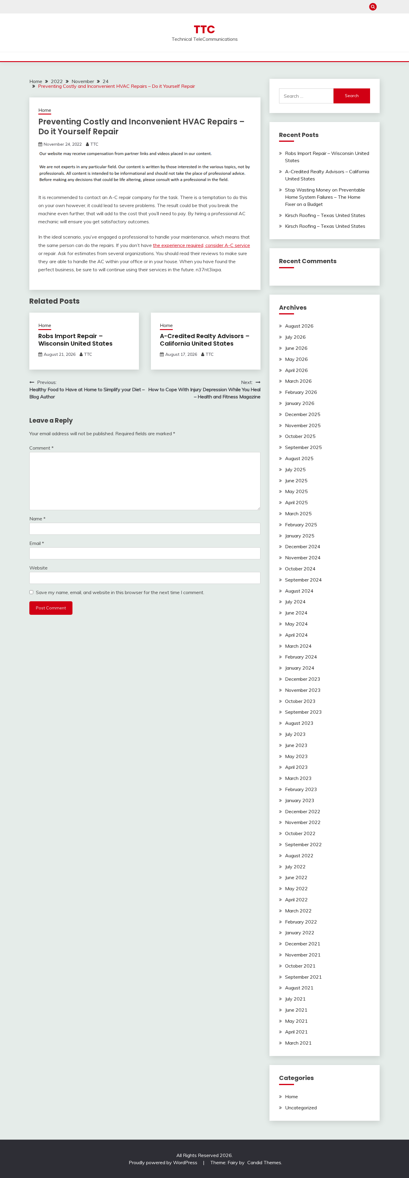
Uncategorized (301, 1108)
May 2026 (296, 359)
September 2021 (303, 977)
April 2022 (296, 900)
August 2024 (299, 591)
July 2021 (295, 999)
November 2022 (303, 822)
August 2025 (299, 458)
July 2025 (295, 469)
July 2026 (295, 337)
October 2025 (300, 436)
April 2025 (296, 502)
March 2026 (298, 381)
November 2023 (303, 690)
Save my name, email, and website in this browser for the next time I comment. (120, 592)
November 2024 (303, 558)
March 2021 (298, 1043)
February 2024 (301, 657)
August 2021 (299, 988)
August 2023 (299, 723)
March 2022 (298, 911)
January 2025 (299, 536)
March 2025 (298, 513)
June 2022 (296, 877)
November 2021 (303, 955)
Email (36, 543)
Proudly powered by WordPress (164, 1162)
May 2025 (296, 491)
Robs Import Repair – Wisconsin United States (75, 340)
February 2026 (301, 392)
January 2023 (299, 800)
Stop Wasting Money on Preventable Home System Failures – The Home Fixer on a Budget (325, 197)
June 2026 (296, 348)
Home (44, 110)
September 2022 (303, 844)
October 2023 (300, 701)
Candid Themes (264, 1162)
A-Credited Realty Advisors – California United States (205, 340)
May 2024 (296, 624)
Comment (41, 448)
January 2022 (299, 933)
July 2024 (295, 602)
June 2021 (296, 1010)
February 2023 (301, 789)
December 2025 (302, 414)
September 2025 (303, 447)
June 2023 (296, 745)
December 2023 (302, 679)
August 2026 (299, 326)
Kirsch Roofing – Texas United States (325, 215)
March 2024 (298, 646)
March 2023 (298, 778)
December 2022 (302, 811)
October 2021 (300, 966)
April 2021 (296, 1032)
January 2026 (299, 403)
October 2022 (300, 833)
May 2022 (296, 888)
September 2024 (303, 580)
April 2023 (296, 767)
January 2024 (299, 668)
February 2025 (301, 525)
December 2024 (302, 546)
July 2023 (295, 734)
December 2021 (302, 944)
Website (38, 568)
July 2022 (295, 867)
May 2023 (296, 756)
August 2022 (299, 855)
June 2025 (296, 480)
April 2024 (296, 635)
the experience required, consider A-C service (201, 245)
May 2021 (296, 1021)
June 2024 (296, 613)
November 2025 (303, 425)
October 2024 (300, 569)
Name (37, 519)
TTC (204, 29)
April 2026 (296, 370)
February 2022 (301, 922)
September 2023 (303, 712)
